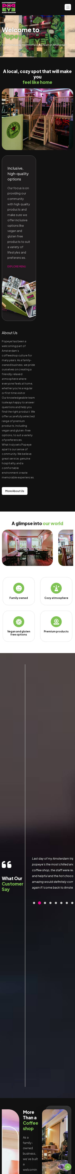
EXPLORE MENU (16, 266)
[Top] (67, 1166)
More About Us (14, 491)
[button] (34, 903)
